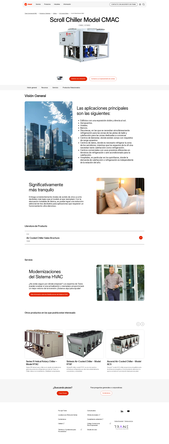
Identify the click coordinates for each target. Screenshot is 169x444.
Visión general (32, 87)
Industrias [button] (57, 4)
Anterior (51, 50)
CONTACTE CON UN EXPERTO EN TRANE (123, 4)
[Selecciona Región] (140, 4)
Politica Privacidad (118, 421)
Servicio (55, 87)
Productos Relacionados (71, 87)
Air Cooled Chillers (63, 13)
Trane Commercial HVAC (31, 13)
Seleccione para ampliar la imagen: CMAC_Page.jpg (59, 78)
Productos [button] (47, 4)
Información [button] (67, 4)
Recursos (44, 87)
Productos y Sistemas (45, 13)
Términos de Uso (128, 421)
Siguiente (117, 50)
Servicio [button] (38, 4)
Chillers (55, 13)
